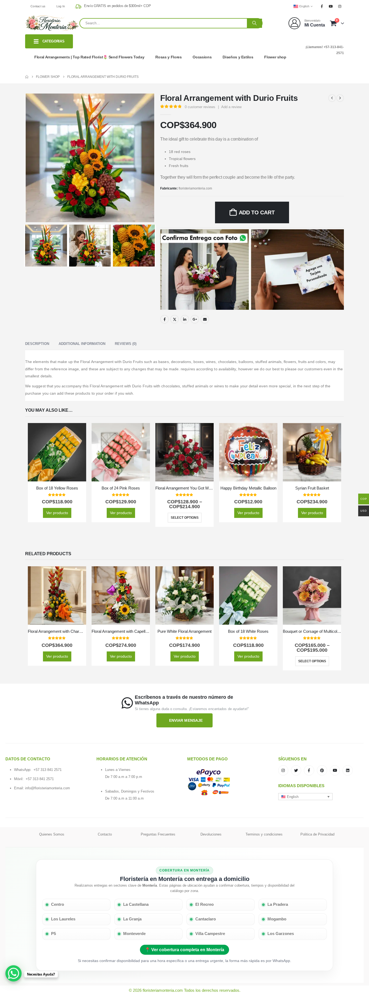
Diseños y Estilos (238, 57)
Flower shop (275, 57)
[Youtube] (331, 6)
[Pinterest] (322, 770)
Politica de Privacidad (317, 834)
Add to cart (257, 212)
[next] (340, 98)
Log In (60, 6)
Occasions (202, 57)
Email (204, 319)
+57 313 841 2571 (47, 770)
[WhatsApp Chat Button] (13, 973)
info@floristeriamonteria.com (47, 788)
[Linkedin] (348, 770)
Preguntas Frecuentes (158, 834)
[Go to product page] (57, 452)
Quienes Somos (51, 834)
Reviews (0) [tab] (125, 344)
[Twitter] (296, 770)
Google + (194, 319)
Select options (185, 518)
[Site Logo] (52, 23)
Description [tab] (37, 344)
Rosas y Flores (168, 57)
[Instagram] (340, 6)
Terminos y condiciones (264, 834)
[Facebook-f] (309, 770)
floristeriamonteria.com (195, 188)
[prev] (332, 98)
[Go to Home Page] (26, 76)
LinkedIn (184, 319)
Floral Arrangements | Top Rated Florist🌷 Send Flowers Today (89, 57)
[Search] (254, 23)
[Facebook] (322, 6)
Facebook (164, 319)
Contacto (105, 834)
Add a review (231, 107)
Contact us (38, 6)
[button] (305, 796)
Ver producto (57, 513)
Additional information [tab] (82, 344)
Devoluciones (211, 834)
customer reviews (200, 107)
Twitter (174, 319)
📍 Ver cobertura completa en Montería (184, 949)
